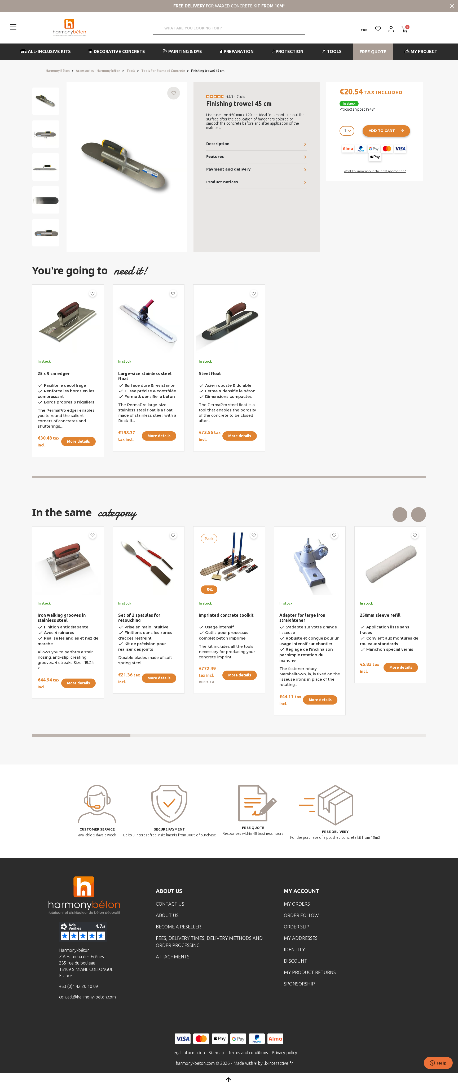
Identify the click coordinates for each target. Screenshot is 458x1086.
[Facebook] (60, 1016)
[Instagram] (76, 1016)
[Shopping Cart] (405, 30)
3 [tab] (278, 735)
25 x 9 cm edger (54, 373)
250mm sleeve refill (138, 615)
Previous (400, 514)
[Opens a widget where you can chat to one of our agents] (438, 1063)
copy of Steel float (298, 610)
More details (78, 441)
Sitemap (216, 1052)
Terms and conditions (248, 1052)
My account (301, 891)
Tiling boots (211, 615)
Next (418, 514)
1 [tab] (229, 477)
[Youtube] (93, 1016)
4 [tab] (377, 735)
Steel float (210, 373)
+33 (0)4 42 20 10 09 (78, 986)
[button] (45, 51)
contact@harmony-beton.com (87, 996)
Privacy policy (284, 1052)
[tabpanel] (63, 372)
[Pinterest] (109, 1016)
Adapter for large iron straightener (60, 618)
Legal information (188, 1052)
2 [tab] (179, 735)
